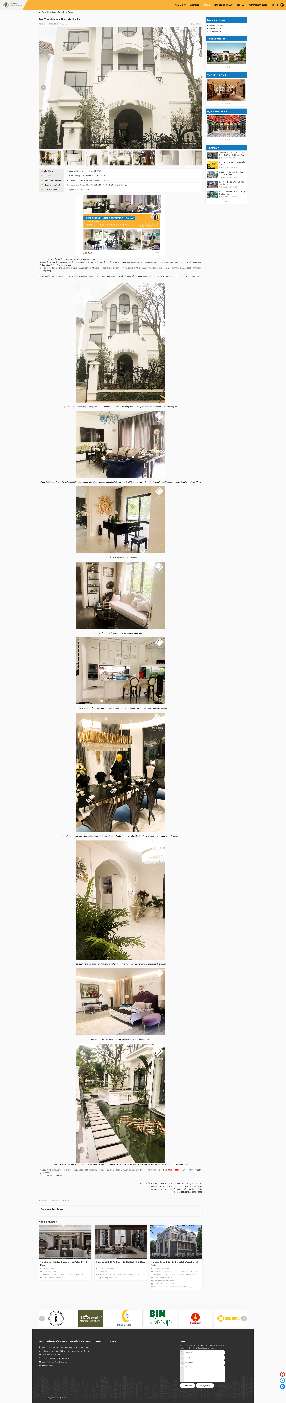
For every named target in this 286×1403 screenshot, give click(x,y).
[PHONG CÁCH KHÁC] (226, 90)
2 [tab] (225, 67)
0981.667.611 (64, 1358)
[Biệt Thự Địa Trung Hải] (226, 53)
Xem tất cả (226, 201)
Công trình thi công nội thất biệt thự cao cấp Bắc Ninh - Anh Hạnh (64, 1263)
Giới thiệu (195, 5)
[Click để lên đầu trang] (282, 1399)
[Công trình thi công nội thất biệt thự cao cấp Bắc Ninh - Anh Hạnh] (66, 1242)
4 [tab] (229, 67)
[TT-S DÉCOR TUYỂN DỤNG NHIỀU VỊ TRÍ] (212, 165)
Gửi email (58, 1200)
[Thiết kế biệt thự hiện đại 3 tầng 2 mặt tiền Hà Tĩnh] (212, 174)
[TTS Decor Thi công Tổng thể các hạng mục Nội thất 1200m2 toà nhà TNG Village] (177, 1242)
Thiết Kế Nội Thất (215, 28)
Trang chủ (180, 5)
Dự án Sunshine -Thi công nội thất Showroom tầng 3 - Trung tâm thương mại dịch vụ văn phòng (121, 1263)
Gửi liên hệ (187, 1386)
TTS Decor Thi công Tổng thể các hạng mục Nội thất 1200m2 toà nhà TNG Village (177, 1263)
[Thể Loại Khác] (226, 126)
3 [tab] (227, 67)
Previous (43, 88)
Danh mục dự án (216, 20)
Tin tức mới (213, 147)
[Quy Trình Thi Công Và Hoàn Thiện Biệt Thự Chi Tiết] (212, 184)
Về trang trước (45, 1200)
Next (198, 88)
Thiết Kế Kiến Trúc (216, 25)
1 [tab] (222, 67)
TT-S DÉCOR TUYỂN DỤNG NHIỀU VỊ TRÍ (232, 163)
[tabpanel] (226, 53)
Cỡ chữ (193, 24)
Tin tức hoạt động (258, 5)
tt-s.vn (150, 1170)
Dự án (207, 5)
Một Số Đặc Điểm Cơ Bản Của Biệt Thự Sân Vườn (232, 193)
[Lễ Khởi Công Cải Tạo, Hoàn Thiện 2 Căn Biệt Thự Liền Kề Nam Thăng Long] (212, 155)
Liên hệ (274, 5)
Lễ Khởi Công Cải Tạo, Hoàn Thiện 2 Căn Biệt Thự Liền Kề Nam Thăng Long (232, 154)
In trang (67, 1200)
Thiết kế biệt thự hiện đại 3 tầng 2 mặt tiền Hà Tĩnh (232, 173)
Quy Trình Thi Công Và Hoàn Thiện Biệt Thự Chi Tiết (232, 183)
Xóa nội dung (205, 1386)
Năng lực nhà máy (223, 5)
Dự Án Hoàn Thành (216, 31)
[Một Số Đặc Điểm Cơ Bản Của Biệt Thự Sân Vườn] (212, 194)
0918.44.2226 (53, 1358)
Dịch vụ (240, 5)
